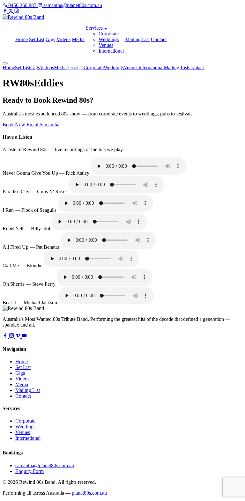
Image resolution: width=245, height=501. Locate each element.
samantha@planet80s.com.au (44, 465)
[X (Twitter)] (11, 11)
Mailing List (137, 39)
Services (95, 28)
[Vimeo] (18, 336)
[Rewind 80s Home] (23, 17)
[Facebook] (6, 11)
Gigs (50, 39)
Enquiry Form (29, 471)
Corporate (109, 33)
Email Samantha (42, 124)
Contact (159, 39)
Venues (106, 45)
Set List (36, 39)
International (111, 51)
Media (78, 39)
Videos (63, 39)
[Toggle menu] (5, 63)
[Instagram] (16, 11)
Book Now (14, 124)
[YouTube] (24, 336)
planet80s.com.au (89, 493)
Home (21, 39)
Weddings (109, 39)
